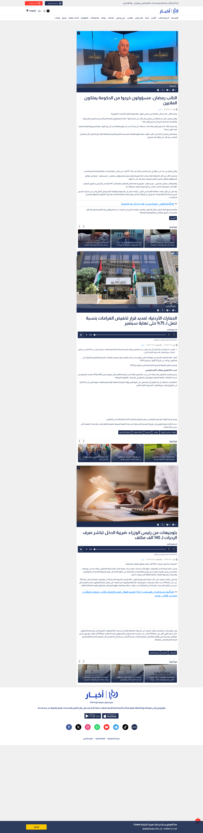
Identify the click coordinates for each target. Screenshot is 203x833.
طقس (130, 18)
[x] (78, 727)
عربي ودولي (120, 18)
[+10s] (174, 335)
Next (79, 226)
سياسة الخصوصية (148, 828)
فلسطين (139, 18)
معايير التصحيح (88, 738)
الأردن (153, 18)
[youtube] (106, 727)
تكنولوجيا (84, 18)
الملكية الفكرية (100, 738)
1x (86, 335)
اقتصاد (111, 18)
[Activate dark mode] (46, 11)
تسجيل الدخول (53, 3)
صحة (147, 18)
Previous (84, 226)
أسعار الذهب (163, 18)
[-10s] (168, 335)
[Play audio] (81, 335)
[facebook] (69, 727)
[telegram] (116, 727)
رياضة (103, 18)
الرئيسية (174, 18)
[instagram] (88, 727)
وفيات (57, 18)
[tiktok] (125, 727)
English (32, 11)
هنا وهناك (94, 18)
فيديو (64, 18)
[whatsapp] (97, 727)
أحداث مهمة (74, 18)
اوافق (36, 827)
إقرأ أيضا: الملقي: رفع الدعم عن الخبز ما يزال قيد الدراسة (147, 203)
